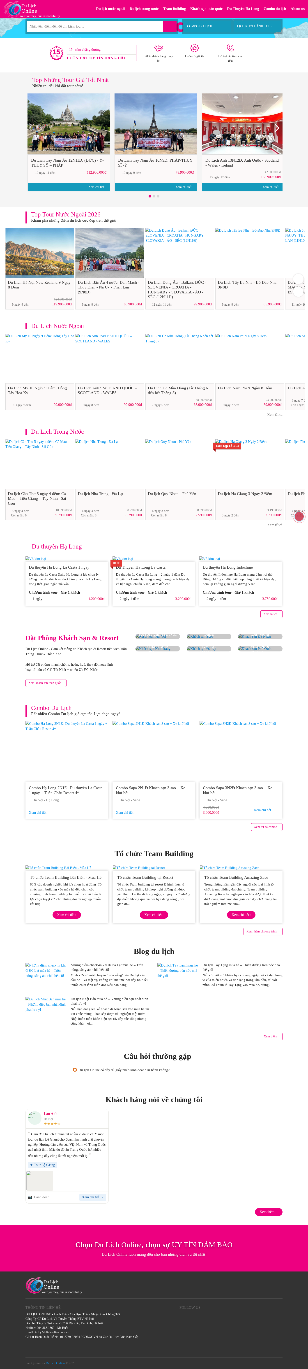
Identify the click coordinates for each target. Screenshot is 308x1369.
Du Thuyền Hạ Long (243, 9)
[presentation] (32, 130)
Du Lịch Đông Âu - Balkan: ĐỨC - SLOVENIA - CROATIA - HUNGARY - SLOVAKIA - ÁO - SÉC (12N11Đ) (177, 289)
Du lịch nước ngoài (110, 9)
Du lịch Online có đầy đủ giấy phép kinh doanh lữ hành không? (124, 1070)
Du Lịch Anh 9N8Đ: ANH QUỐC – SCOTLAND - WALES (107, 390)
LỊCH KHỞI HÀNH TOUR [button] (255, 26)
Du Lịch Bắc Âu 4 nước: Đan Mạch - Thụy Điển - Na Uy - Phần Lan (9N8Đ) (108, 287)
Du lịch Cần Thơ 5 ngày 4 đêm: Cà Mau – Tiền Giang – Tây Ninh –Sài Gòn (37, 498)
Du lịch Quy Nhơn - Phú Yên (172, 493)
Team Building (174, 9)
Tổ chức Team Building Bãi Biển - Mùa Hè (65, 877)
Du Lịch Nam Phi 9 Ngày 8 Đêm (245, 388)
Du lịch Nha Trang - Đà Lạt (100, 493)
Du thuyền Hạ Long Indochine (228, 567)
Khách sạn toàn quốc (206, 9)
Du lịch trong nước (144, 9)
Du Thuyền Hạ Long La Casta (141, 567)
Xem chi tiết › (66, 915)
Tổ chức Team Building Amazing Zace (236, 877)
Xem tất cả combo (265, 827)
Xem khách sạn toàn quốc (44, 683)
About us (298, 9)
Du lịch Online (55, 1363)
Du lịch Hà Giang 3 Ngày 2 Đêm (245, 493)
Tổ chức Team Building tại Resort (145, 877)
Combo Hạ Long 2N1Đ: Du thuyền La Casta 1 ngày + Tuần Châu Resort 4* (65, 790)
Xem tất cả (274, 414)
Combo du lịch (275, 9)
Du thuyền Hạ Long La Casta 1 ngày (59, 567)
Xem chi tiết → (93, 1197)
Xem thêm (270, 1036)
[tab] (157, 1070)
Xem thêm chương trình (261, 931)
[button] (150, 196)
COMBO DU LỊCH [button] (199, 26)
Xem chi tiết (96, 187)
